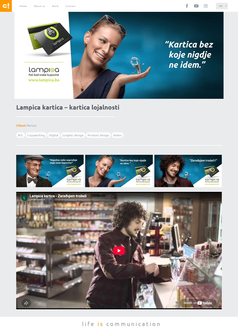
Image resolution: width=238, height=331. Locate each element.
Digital (53, 135)
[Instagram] (206, 6)
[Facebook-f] (187, 6)
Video (117, 135)
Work (55, 5)
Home (23, 5)
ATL (20, 135)
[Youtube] (196, 6)
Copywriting (36, 135)
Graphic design (73, 135)
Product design (98, 135)
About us (39, 5)
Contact (71, 5)
